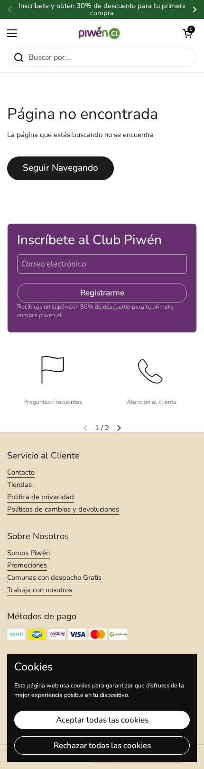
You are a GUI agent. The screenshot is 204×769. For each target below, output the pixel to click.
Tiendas (19, 484)
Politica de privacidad (40, 497)
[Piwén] (100, 33)
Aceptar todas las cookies (102, 719)
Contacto (21, 472)
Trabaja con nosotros (39, 590)
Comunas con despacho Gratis (54, 577)
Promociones (27, 565)
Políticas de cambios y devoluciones (63, 509)
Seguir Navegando (60, 168)
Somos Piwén (28, 553)
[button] (187, 33)
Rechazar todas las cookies (102, 745)
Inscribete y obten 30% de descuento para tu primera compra (102, 9)
